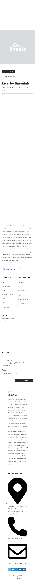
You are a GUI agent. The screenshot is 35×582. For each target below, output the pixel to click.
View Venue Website (18, 374)
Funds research (24, 380)
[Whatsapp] (24, 569)
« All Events (8, 71)
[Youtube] (20, 569)
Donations (5, 311)
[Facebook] (9, 569)
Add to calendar (11, 269)
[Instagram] (16, 569)
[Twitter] (13, 569)
